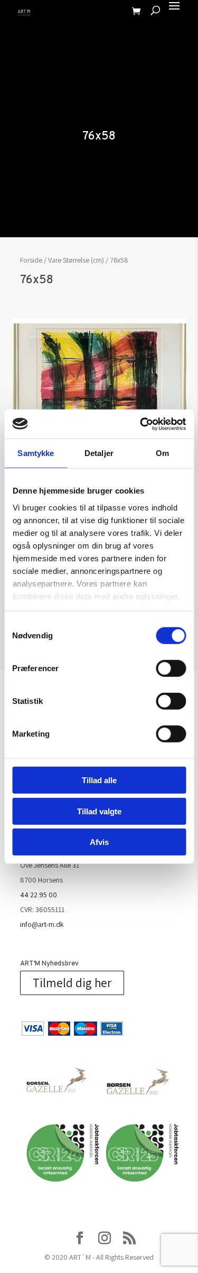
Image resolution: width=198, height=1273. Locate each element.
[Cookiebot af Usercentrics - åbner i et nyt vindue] (141, 424)
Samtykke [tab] (35, 453)
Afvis (99, 842)
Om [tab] (162, 453)
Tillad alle (99, 780)
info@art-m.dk (42, 924)
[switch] (171, 668)
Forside (31, 260)
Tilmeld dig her (72, 983)
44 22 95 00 (38, 894)
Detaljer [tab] (99, 453)
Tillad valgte (99, 810)
